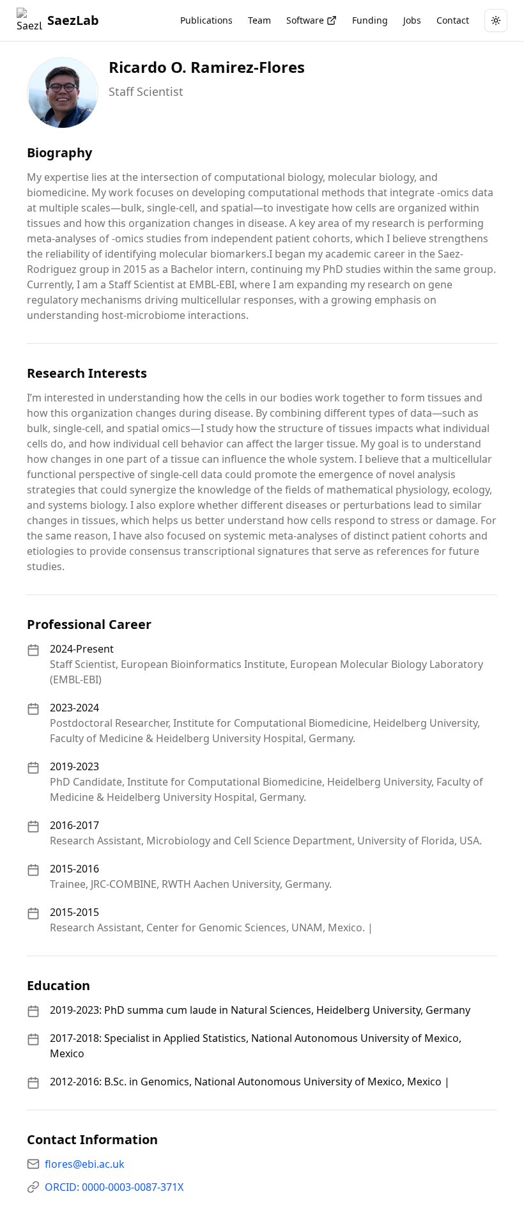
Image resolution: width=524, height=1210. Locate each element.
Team (259, 20)
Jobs (412, 20)
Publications (206, 20)
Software (305, 20)
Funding (370, 20)
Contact (452, 20)
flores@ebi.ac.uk (85, 1164)
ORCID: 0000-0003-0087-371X (114, 1187)
